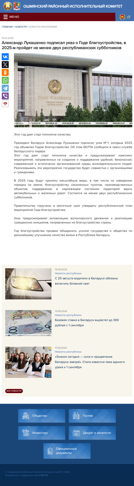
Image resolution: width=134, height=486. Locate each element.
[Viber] (5, 96)
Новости (21, 26)
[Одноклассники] (5, 72)
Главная (7, 26)
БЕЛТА (44, 475)
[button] (6, 17)
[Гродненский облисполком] (124, 17)
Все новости (14, 391)
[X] (5, 64)
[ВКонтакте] (5, 56)
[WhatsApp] (5, 80)
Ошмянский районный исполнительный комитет (72, 6)
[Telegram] (5, 88)
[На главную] (7, 6)
